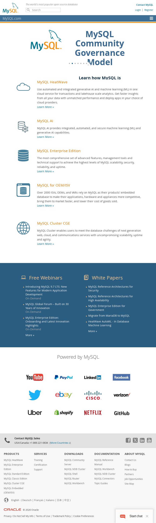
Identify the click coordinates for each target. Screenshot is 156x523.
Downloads (73, 454)
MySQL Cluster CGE (53, 223)
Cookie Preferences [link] (83, 516)
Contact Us (130, 460)
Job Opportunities (134, 479)
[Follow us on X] (135, 441)
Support (38, 469)
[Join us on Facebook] (128, 441)
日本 (59, 500)
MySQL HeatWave (52, 82)
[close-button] (147, 516)
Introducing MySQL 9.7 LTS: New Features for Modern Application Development (46, 290)
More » (29, 335)
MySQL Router (71, 478)
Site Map (129, 483)
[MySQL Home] (10, 8)
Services (40, 454)
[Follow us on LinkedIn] (142, 441)
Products (11, 454)
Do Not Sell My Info (23, 516)
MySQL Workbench (74, 483)
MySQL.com (12, 18)
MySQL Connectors (104, 478)
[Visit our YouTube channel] (149, 441)
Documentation (107, 454)
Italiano (50, 500)
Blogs (128, 464)
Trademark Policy (62, 516)
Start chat (136, 516)
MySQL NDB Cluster (74, 469)
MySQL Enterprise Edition (59, 150)
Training (38, 460)
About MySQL (135, 454)
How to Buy (131, 469)
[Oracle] (12, 509)
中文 (66, 500)
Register (148, 9)
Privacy (7, 516)
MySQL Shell (70, 473)
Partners (129, 474)
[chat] (123, 516)
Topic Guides (101, 483)
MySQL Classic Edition (15, 478)
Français (38, 500)
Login (138, 9)
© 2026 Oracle (31, 509)
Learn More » (45, 107)
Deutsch (27, 500)
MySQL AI (45, 120)
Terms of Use (43, 516)
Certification (40, 464)
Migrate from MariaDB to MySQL (109, 315)
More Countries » (60, 442)
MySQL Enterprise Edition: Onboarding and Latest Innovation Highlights (47, 321)
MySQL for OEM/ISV (53, 185)
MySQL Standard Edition (16, 473)
